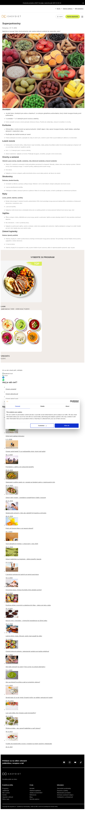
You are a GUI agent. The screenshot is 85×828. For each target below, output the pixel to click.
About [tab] (67, 406)
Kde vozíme (6, 793)
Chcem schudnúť (11, 389)
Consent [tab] (17, 406)
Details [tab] (43, 406)
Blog (31, 797)
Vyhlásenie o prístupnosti (65, 797)
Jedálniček (5, 790)
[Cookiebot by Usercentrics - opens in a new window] (71, 401)
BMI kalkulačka (79, 8)
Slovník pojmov (34, 799)
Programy (5, 788)
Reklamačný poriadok (64, 793)
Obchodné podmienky (64, 788)
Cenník (4, 795)
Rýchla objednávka (72, 16)
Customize (41, 425)
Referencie (33, 795)
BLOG (58, 8)
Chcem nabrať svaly (12, 398)
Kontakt (32, 788)
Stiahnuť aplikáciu (67, 8)
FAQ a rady (5, 799)
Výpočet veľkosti (7, 797)
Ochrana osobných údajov (65, 795)
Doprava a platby (62, 790)
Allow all (66, 425)
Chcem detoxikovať (12, 394)
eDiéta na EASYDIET (36, 793)
